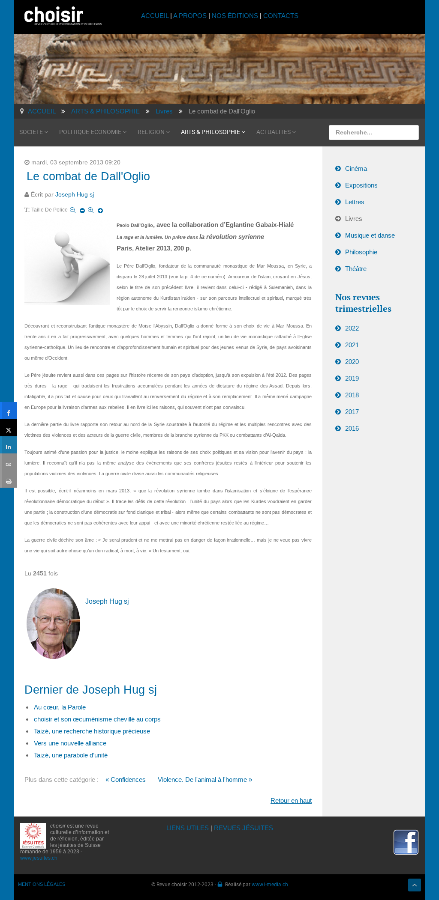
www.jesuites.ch (38, 858)
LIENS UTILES (187, 827)
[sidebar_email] (8, 462)
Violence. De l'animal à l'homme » (205, 779)
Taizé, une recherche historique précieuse (92, 731)
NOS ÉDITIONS (235, 15)
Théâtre (356, 268)
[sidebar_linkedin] (8, 444)
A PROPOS (190, 15)
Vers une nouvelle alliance (70, 743)
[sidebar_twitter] (8, 427)
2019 (352, 378)
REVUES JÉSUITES (243, 827)
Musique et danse (370, 235)
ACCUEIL (155, 15)
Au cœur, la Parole (60, 707)
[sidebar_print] (8, 479)
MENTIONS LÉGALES (41, 884)
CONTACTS (280, 15)
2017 (352, 411)
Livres (353, 218)
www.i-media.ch (270, 884)
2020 (352, 361)
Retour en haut (291, 800)
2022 (352, 328)
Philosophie (361, 252)
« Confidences (125, 779)
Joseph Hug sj (74, 194)
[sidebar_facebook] (8, 410)
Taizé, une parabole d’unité (71, 755)
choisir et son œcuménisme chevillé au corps (97, 719)
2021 (352, 345)
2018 (352, 395)
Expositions (361, 185)
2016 (352, 428)
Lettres (354, 202)
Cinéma (356, 168)
